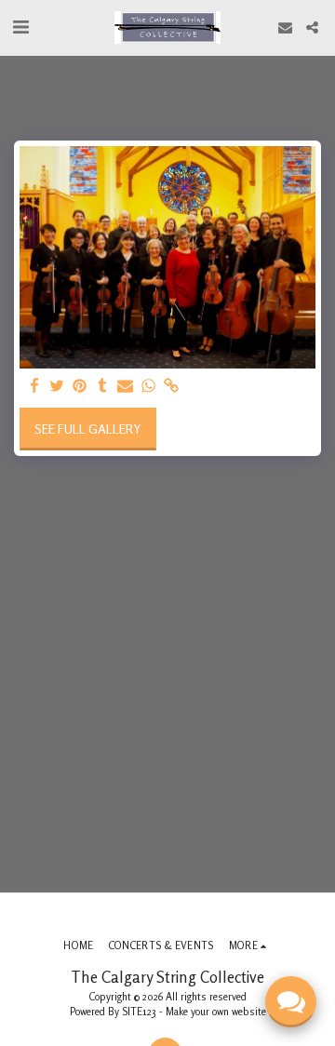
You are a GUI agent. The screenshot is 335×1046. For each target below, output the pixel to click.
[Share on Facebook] (34, 386)
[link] (171, 386)
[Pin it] (80, 386)
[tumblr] (103, 386)
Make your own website (216, 1011)
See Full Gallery (87, 428)
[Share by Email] (125, 386)
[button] (20, 26)
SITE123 (139, 1011)
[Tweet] (57, 386)
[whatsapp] (149, 386)
